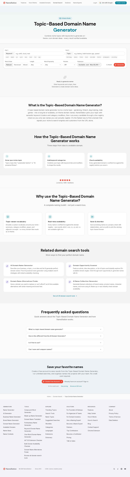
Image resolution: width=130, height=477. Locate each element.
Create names (120, 3)
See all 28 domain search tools (64, 296)
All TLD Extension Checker (33, 440)
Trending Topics (51, 410)
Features (23, 3)
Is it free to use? (34, 343)
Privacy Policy (113, 413)
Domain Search (57, 3)
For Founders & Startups (75, 410)
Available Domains (45, 3)
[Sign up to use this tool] (65, 70)
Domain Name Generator (11, 424)
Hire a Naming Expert (74, 420)
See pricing (64, 386)
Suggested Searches (53, 420)
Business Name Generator (12, 417)
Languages (49, 430)
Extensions (49, 434)
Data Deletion (113, 420)
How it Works (33, 3)
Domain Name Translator (32, 419)
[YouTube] (125, 469)
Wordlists (49, 424)
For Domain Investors (74, 417)
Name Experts (77, 3)
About (111, 410)
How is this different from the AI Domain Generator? (47, 336)
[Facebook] (117, 469)
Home (49, 396)
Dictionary (49, 437)
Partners (69, 427)
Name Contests (8, 434)
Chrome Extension (94, 430)
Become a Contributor (74, 434)
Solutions (68, 3)
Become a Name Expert (74, 424)
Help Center (92, 413)
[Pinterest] (121, 469)
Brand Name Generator (11, 420)
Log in (95, 3)
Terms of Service (114, 417)
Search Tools (50, 413)
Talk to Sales (71, 441)
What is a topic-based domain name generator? (46, 329)
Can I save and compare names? (40, 349)
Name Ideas (7, 430)
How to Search (93, 420)
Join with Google (107, 3)
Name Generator (8, 410)
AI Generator (7, 413)
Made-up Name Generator (33, 416)
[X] (114, 469)
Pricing (69, 437)
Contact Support (93, 427)
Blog (89, 424)
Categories (49, 427)
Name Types (50, 417)
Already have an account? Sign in (76, 381)
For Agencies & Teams (74, 413)
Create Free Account (52, 381)
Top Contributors (72, 430)
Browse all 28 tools (76, 386)
